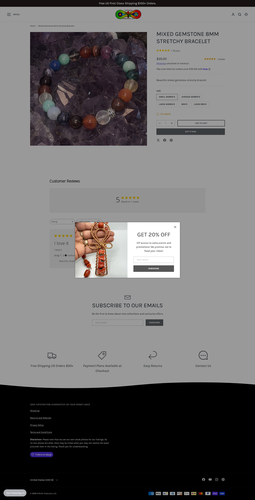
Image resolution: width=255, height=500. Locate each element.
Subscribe (153, 268)
